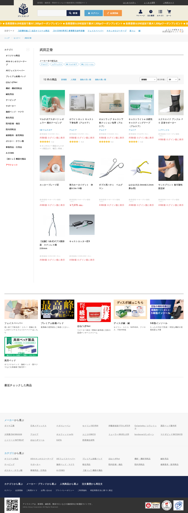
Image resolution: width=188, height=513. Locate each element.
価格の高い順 (100, 79)
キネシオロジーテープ (117, 30)
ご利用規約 (82, 490)
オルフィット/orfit (64, 434)
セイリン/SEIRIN (90, 425)
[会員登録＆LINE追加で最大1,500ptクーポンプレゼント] (94, 24)
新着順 (64, 79)
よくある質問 (149, 3)
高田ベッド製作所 (169, 425)
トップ (7, 38)
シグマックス (57, 64)
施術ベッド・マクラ (15, 111)
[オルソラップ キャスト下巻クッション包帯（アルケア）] (111, 116)
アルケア (44, 64)
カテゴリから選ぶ (13, 483)
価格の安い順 (85, 79)
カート (169, 15)
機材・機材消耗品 (14, 88)
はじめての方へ (129, 3)
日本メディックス (38, 425)
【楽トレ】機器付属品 (16, 158)
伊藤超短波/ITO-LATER (119, 425)
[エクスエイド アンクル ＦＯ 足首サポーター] (171, 115)
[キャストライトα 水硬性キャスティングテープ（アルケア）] (141, 116)
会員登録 (114, 13)
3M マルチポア (71, 64)
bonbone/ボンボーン (144, 434)
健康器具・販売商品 (15, 135)
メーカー (9, 420)
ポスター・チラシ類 (15, 141)
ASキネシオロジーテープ (16, 63)
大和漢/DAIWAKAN (13, 434)
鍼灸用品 (10, 94)
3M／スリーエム (87, 64)
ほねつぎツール (37, 440)
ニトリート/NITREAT (14, 440)
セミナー (17, 38)
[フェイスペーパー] (21, 318)
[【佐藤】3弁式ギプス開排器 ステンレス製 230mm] (52, 236)
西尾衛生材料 (88, 440)
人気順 (73, 79)
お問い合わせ (46, 490)
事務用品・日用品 (14, 147)
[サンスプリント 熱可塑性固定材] (171, 181)
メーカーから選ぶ (41, 483)
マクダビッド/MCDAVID (172, 434)
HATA (59, 440)
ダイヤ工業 (9, 425)
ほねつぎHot (11, 82)
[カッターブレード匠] (52, 181)
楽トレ (133, 30)
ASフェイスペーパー (15, 70)
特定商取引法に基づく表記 (101, 490)
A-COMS (10, 152)
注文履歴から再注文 (92, 483)
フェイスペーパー (96, 30)
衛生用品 (10, 117)
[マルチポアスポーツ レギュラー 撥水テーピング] (52, 120)
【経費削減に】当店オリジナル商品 (33, 30)
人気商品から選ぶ (69, 483)
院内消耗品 (11, 129)
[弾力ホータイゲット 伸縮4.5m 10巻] (82, 181)
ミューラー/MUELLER (119, 434)
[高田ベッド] (21, 354)
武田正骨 (28, 38)
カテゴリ (160, 15)
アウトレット (12, 164)
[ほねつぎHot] (94, 320)
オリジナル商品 (13, 55)
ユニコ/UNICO (89, 434)
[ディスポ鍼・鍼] (130, 317)
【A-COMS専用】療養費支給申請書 (68, 30)
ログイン (8, 490)
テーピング (11, 99)
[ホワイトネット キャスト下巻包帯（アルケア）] (82, 116)
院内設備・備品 (13, 123)
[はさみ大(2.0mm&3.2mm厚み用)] (141, 181)
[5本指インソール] (167, 317)
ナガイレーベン (63, 425)
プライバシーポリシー (65, 490)
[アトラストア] (23, 10)
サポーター (11, 105)
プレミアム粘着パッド (16, 76)
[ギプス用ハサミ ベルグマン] (111, 181)
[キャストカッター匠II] (82, 236)
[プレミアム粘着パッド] (57, 315)
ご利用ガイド (168, 3)
